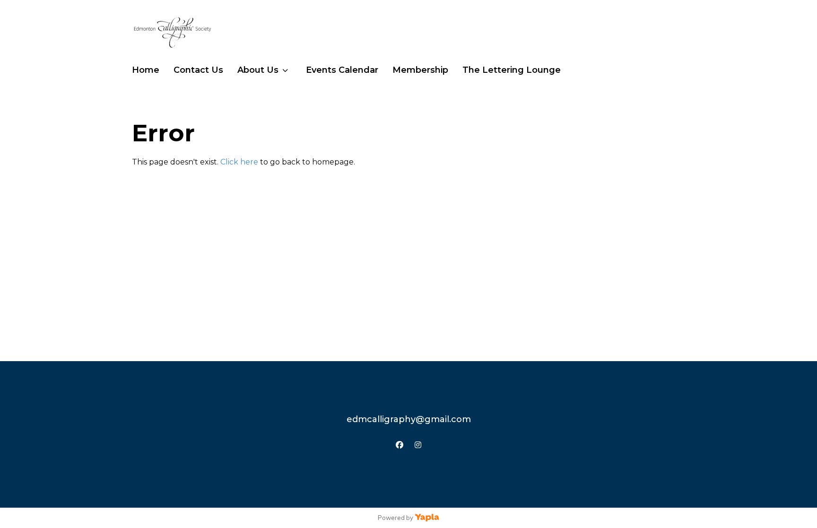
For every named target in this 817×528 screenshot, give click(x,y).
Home (145, 70)
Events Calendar (342, 70)
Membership (420, 70)
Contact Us (198, 70)
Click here (239, 161)
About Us (257, 70)
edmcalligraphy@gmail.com (409, 419)
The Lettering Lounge (511, 70)
